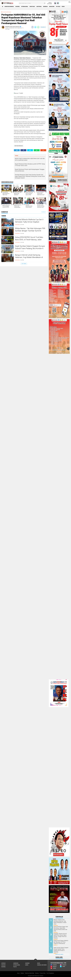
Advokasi (3, 963)
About (18, 973)
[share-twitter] (35, 27)
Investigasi (32, 6)
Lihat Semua (23, 263)
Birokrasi (45, 6)
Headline (3, 965)
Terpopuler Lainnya (59, 954)
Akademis (27, 963)
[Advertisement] (6, 51)
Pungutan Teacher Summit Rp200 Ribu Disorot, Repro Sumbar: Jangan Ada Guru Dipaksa (60, 936)
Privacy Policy (43, 973)
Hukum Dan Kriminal (9, 6)
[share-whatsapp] (38, 27)
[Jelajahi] (69, 2)
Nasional (17, 6)
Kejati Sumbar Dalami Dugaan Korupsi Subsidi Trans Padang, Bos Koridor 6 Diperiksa (30, 248)
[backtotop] (35, 960)
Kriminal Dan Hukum (42, 965)
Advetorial (39, 6)
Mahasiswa (51, 6)
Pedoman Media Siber (29, 973)
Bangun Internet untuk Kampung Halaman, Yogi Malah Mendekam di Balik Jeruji (29, 257)
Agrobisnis (15, 963)
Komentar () (43, 27)
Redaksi (22, 973)
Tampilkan (43, 211)
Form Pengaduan (50, 973)
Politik (15, 966)
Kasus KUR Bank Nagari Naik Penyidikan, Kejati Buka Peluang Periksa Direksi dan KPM (61, 929)
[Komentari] (43, 150)
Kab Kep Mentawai (7, 12)
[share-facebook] (32, 27)
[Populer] (58, 3)
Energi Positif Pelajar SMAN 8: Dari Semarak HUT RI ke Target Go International (61, 942)
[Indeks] (55, 3)
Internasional (24, 6)
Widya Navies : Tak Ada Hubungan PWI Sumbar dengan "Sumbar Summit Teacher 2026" (30, 230)
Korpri (26, 965)
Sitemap (37, 973)
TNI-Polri (58, 6)
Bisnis (63, 6)
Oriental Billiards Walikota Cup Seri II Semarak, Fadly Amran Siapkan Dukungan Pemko (29, 221)
